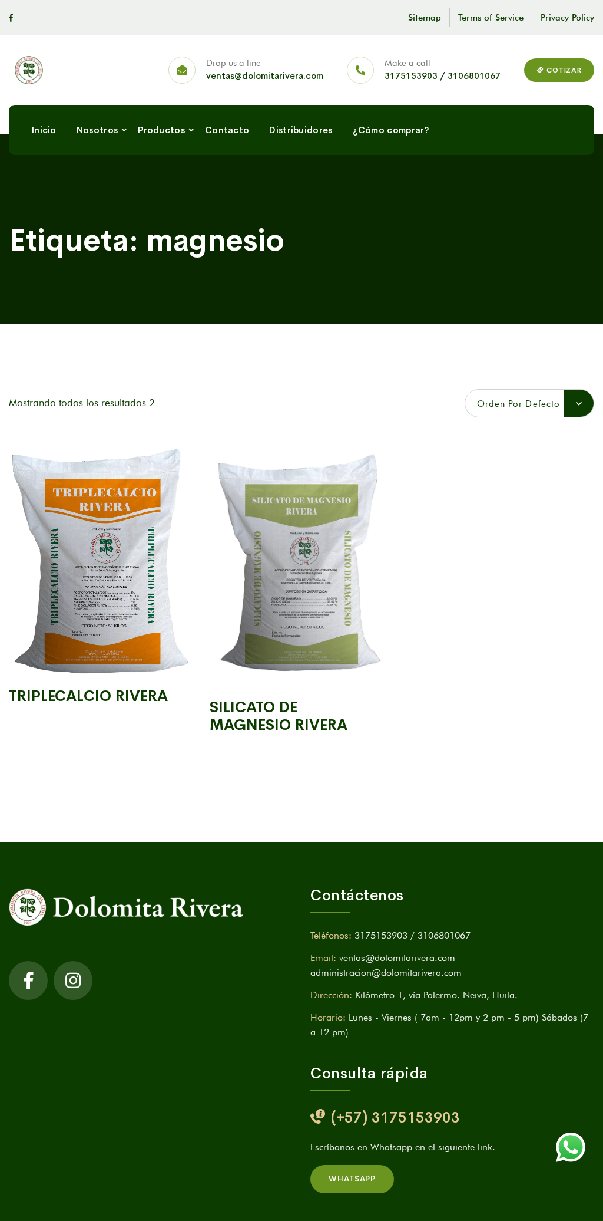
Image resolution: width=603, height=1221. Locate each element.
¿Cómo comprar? (391, 130)
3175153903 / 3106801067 (443, 75)
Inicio (44, 130)
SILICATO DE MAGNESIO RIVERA (278, 716)
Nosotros (97, 130)
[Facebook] (11, 17)
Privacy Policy (567, 17)
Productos (161, 130)
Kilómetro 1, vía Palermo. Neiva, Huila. (436, 995)
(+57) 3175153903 (395, 1117)
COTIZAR (563, 70)
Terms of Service (491, 17)
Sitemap (424, 17)
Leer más (100, 659)
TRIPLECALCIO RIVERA (88, 696)
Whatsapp (352, 1179)
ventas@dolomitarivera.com (264, 75)
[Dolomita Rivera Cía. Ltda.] (35, 69)
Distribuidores (300, 130)
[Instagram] (73, 980)
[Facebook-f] (28, 980)
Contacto (227, 130)
